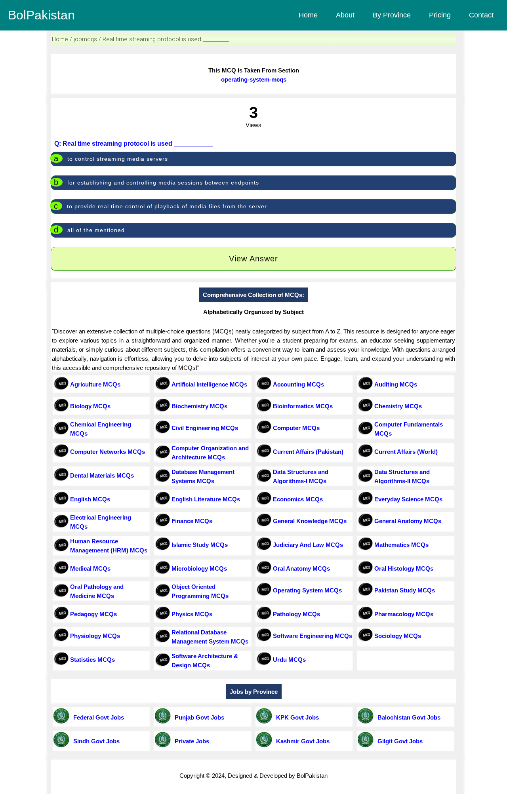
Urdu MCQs (289, 659)
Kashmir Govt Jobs (301, 741)
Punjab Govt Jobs (198, 717)
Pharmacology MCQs (403, 614)
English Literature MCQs (206, 499)
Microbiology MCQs (199, 568)
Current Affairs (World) (406, 451)
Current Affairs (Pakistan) (308, 451)
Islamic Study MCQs (200, 544)
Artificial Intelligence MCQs (209, 384)
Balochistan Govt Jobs (407, 717)
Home (308, 15)
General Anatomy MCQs (407, 521)
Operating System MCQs (307, 590)
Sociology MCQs (397, 635)
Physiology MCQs (95, 635)
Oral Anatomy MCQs (301, 568)
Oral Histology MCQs (403, 568)
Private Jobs (190, 741)
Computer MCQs (296, 428)
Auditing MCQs (395, 384)
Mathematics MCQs (401, 544)
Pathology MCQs (296, 614)
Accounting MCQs (298, 384)
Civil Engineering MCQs (205, 428)
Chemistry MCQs (398, 406)
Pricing (440, 15)
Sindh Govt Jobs (95, 741)
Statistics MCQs (92, 659)
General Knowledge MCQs (310, 521)
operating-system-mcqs (253, 79)
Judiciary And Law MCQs (308, 544)
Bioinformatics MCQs (303, 406)
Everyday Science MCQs (408, 499)
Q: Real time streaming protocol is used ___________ (133, 143)
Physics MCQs (192, 614)
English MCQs (90, 499)
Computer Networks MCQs (107, 451)
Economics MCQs (298, 499)
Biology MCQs (90, 406)
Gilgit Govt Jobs (398, 741)
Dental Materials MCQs (102, 475)
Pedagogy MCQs (93, 614)
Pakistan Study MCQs (404, 590)
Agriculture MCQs (95, 384)
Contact (481, 15)
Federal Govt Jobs (97, 717)
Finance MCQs (192, 521)
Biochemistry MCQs (199, 406)
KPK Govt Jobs (296, 717)
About (345, 15)
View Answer (253, 258)
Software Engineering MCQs (312, 635)
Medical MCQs (90, 568)
